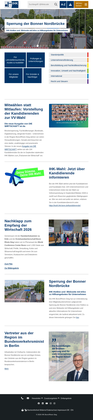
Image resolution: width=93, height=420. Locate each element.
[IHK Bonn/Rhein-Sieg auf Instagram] (51, 403)
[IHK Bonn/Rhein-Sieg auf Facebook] (39, 403)
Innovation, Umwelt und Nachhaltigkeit (68, 71)
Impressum (62, 410)
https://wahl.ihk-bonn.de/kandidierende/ (65, 205)
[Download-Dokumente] (70, 4)
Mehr (7, 369)
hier (77, 317)
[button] (35, 46)
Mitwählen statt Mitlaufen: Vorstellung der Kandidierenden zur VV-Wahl (24, 111)
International (56, 76)
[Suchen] (55, 4)
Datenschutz (52, 410)
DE (68, 410)
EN (72, 410)
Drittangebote (66, 398)
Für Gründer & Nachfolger (32, 75)
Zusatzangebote (50, 398)
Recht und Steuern (59, 81)
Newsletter (36, 398)
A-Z (63, 4)
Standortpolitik (57, 55)
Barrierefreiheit (33, 410)
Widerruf (43, 410)
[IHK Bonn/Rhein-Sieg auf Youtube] (47, 403)
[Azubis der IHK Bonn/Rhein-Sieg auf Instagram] (54, 403)
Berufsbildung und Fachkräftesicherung (68, 65)
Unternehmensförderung (62, 60)
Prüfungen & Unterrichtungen (35, 59)
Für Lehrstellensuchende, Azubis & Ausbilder (15, 60)
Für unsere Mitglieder (14, 75)
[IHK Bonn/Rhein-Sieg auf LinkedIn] (43, 403)
